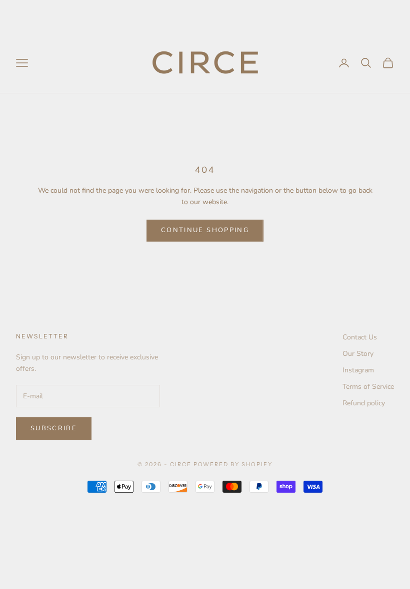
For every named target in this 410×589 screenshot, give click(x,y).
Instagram (358, 370)
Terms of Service (368, 386)
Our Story (358, 353)
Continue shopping (205, 230)
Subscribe (53, 428)
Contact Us (359, 337)
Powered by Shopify (233, 464)
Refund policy (363, 403)
